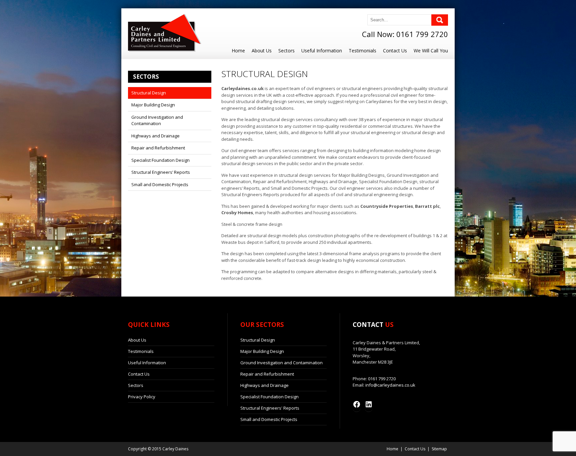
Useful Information (321, 50)
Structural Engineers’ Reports (160, 172)
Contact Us (395, 50)
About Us (262, 50)
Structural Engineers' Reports (269, 408)
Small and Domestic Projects (159, 184)
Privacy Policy (141, 397)
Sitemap (439, 449)
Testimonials (362, 50)
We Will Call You (431, 50)
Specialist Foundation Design (160, 160)
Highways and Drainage (155, 136)
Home (238, 50)
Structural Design (148, 93)
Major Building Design (153, 105)
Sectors (286, 50)
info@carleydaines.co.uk (390, 385)
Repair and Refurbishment (158, 148)
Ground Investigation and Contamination (157, 120)
